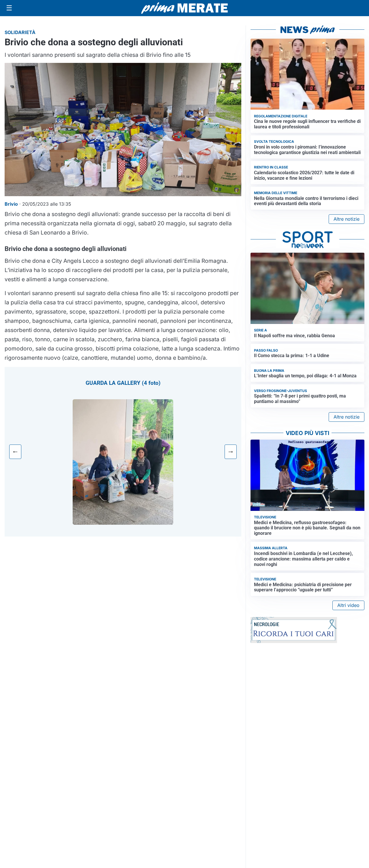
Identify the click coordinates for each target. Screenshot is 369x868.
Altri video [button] (348, 605)
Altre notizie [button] (346, 219)
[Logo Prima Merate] (184, 8)
